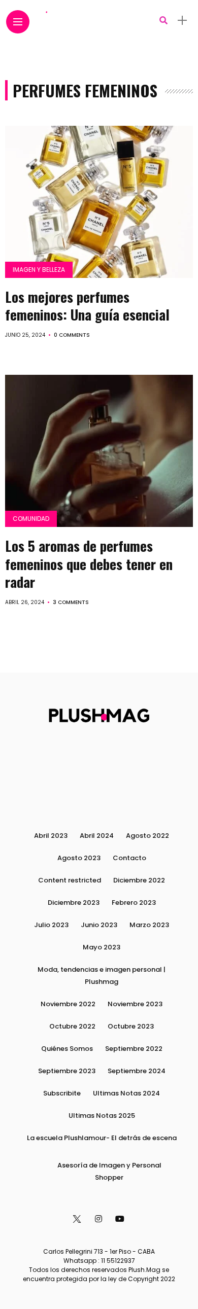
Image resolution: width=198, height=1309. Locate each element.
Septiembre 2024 (137, 1071)
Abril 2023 (51, 835)
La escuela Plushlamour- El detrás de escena (102, 1138)
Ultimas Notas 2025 (102, 1115)
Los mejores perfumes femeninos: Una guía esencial (87, 306)
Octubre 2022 (72, 1026)
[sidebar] (182, 20)
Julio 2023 (51, 925)
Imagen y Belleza (39, 269)
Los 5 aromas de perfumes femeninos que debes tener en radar (89, 563)
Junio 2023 (99, 925)
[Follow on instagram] (100, 1219)
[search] (163, 20)
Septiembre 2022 (133, 1048)
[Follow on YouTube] (121, 1219)
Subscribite (62, 1093)
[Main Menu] (17, 22)
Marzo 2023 (149, 925)
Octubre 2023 (131, 1026)
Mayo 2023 (101, 947)
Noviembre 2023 (135, 1004)
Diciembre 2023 (74, 902)
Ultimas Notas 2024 (126, 1093)
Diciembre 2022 (139, 880)
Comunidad (31, 518)
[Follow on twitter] (77, 1219)
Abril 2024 (97, 835)
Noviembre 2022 (68, 1004)
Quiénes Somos (67, 1048)
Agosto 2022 (147, 835)
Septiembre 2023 (66, 1071)
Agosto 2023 (79, 858)
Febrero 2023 (134, 902)
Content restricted (69, 880)
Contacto (129, 858)
